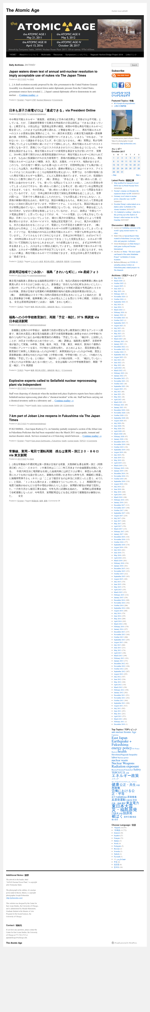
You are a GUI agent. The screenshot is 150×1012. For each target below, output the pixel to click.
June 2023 (117, 331)
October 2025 (118, 283)
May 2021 (117, 397)
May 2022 (117, 365)
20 (135, 165)
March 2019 (118, 465)
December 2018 (119, 473)
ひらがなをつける (121, 92)
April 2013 (118, 653)
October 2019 (118, 447)
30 (118, 172)
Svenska (117, 851)
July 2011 (117, 708)
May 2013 (117, 650)
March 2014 (118, 624)
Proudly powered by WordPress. (126, 943)
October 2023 (118, 320)
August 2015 (118, 579)
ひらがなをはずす (121, 95)
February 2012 (119, 690)
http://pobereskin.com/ (14, 898)
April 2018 (118, 494)
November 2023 (119, 317)
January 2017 (118, 534)
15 (114, 165)
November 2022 (119, 349)
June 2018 (117, 489)
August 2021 (118, 389)
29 (114, 172)
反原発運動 (119, 799)
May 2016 (117, 555)
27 (135, 168)
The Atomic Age (22, 10)
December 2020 (119, 410)
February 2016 (119, 563)
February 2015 (119, 595)
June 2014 (117, 616)
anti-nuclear (117, 732)
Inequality (133, 754)
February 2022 (119, 373)
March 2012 (118, 687)
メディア (115, 779)
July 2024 (117, 304)
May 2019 (117, 460)
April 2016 (118, 558)
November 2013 (119, 634)
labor (39, 405)
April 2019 (118, 463)
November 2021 (119, 381)
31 (122, 172)
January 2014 (118, 629)
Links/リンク (131, 54)
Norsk (116, 843)
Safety (56, 405)
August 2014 (118, 610)
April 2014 (118, 621)
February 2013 (119, 658)
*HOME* (13, 54)
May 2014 (117, 618)
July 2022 (117, 360)
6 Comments (57, 100)
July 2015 (117, 581)
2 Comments (76, 261)
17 (122, 165)
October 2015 (118, 573)
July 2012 (117, 676)
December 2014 (119, 600)
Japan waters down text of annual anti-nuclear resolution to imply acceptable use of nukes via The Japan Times (53, 73)
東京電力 (132, 803)
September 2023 (119, 323)
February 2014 (119, 626)
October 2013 (118, 637)
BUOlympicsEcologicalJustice (124, 103)
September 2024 (119, 302)
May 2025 (117, 291)
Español (117, 835)
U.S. (123, 772)
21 (139, 165)
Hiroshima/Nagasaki (120, 754)
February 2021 (119, 404)
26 (130, 168)
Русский (117, 856)
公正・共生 (128, 784)
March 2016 (118, 560)
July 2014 (117, 613)
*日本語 (20, 261)
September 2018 (119, 481)
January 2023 (118, 344)
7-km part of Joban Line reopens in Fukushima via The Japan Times (54, 417)
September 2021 (119, 386)
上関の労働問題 (120, 106)
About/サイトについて (28, 54)
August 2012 (118, 674)
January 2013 (118, 661)
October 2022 (118, 352)
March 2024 (118, 309)
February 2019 (119, 468)
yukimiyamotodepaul (37, 114)
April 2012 (118, 684)
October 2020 (118, 415)
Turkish (116, 854)
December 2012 (119, 663)
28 (139, 168)
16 (118, 165)
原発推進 (132, 796)
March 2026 (118, 280)
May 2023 (117, 333)
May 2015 (117, 587)
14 (139, 161)
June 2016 (117, 552)
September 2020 (119, 418)
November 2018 (119, 476)
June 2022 (117, 362)
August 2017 (118, 515)
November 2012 (119, 666)
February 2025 (119, 294)
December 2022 (119, 346)
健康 (32, 306)
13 (135, 161)
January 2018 (118, 502)
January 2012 (118, 692)
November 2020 (119, 412)
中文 (115, 862)
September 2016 (119, 544)
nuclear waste (47, 405)
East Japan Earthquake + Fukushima (46, 440)
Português (117, 846)
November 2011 (119, 698)
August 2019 (118, 452)
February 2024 (119, 312)
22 (114, 168)
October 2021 (118, 383)
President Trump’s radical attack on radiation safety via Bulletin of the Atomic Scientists (127, 206)
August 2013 (118, 642)
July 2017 (117, 518)
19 (130, 165)
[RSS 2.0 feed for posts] (121, 78)
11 (126, 161)
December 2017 (119, 505)
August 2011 (118, 705)
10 (122, 161)
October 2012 (118, 668)
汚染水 (115, 813)
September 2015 (119, 576)
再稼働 (116, 788)
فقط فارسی (121, 859)
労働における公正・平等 (123, 792)
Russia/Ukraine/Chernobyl (122, 769)
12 (130, 161)
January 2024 (118, 315)
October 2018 (118, 478)
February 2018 (119, 500)
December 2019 (119, 441)
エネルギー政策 (37, 261)
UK (61, 405)
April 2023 (118, 336)
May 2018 (117, 492)
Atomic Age (129, 732)
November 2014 (119, 602)
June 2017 (117, 521)
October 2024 (118, 299)
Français (117, 838)
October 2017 (118, 510)
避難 (45, 500)
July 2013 (117, 645)
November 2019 (119, 444)
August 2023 (118, 325)
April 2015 (118, 589)
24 (122, 168)
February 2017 (119, 531)
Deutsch (117, 833)
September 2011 (119, 703)
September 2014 (119, 608)
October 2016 (118, 542)
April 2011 (118, 716)
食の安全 (115, 820)
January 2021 (118, 407)
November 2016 (119, 539)
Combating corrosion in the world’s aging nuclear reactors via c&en (127, 230)
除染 (134, 816)
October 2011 (118, 700)
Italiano (116, 841)
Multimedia (46, 54)
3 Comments (92, 440)
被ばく (58, 306)
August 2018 (118, 484)
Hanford (114, 752)
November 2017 (119, 507)
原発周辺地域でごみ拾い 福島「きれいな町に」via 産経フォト (54, 271)
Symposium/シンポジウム (76, 54)
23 (118, 168)
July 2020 (117, 423)
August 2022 (118, 357)
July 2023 (117, 328)
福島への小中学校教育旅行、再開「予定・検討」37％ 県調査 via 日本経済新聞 (54, 319)
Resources (58, 54)
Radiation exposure (125, 766)
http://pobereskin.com (127, 143)
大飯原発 (129, 800)
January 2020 (118, 439)
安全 (135, 799)
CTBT (33, 100)
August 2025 (118, 286)
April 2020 (118, 431)
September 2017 (119, 513)
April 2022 (118, 368)
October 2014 (118, 605)
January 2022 (118, 375)
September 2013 (119, 639)
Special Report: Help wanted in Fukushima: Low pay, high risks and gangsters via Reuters (127, 238)
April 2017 (118, 526)
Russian (117, 848)
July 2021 (117, 391)
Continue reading (28, 95)
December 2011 (119, 695)
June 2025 (117, 288)
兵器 (138, 785)
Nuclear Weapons (44, 100)
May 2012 (117, 682)
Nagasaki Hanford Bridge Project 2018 (107, 54)
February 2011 (119, 721)
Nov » (138, 175)
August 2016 (118, 547)
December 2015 (119, 568)
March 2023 (118, 338)
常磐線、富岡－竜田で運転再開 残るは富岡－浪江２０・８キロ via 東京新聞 (54, 453)
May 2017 (117, 523)
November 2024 (119, 296)
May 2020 (117, 428)
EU (133, 749)
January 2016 (118, 566)
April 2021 (118, 399)
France (137, 749)
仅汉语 (116, 864)
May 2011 (117, 713)
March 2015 (118, 592)
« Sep (114, 175)
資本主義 (128, 816)
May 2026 (117, 278)
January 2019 (118, 470)
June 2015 (117, 584)
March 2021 (118, 402)
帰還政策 (35, 500)
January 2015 (118, 597)
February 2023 (119, 341)
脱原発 (66, 261)
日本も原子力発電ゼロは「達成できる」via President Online (52, 110)
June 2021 (117, 394)
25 (126, 168)
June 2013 (117, 647)
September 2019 (119, 449)
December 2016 (119, 536)
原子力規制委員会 (119, 797)
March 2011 (118, 719)
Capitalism (115, 735)
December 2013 (119, 632)
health (33, 405)
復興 (41, 500)
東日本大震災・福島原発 (53, 261)
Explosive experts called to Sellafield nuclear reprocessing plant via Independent (53, 382)
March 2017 (118, 529)
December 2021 (119, 378)
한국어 (116, 867)
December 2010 (119, 724)
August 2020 (118, 420)
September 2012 (119, 671)
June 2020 (117, 426)
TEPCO (83, 440)
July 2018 (117, 486)
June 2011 (117, 711)
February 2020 (119, 436)
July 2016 (117, 550)
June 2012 (117, 679)
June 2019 (117, 457)
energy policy (122, 747)
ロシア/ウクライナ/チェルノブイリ (124, 782)
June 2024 (117, 307)
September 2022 (119, 354)
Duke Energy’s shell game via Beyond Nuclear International (127, 246)
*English (20, 100)
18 (126, 165)
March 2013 (118, 655)
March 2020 (118, 434)
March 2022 (118, 370)
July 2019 (117, 455)
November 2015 (119, 571)
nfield (31, 79)
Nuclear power (122, 757)
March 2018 (118, 497)
